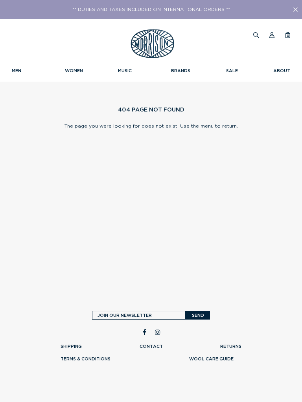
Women (74, 70)
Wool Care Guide (211, 359)
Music (125, 70)
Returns (230, 346)
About (281, 70)
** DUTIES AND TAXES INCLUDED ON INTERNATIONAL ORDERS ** (151, 9)
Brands (180, 70)
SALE (232, 70)
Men (16, 70)
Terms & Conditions (85, 359)
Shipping (71, 346)
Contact (151, 346)
